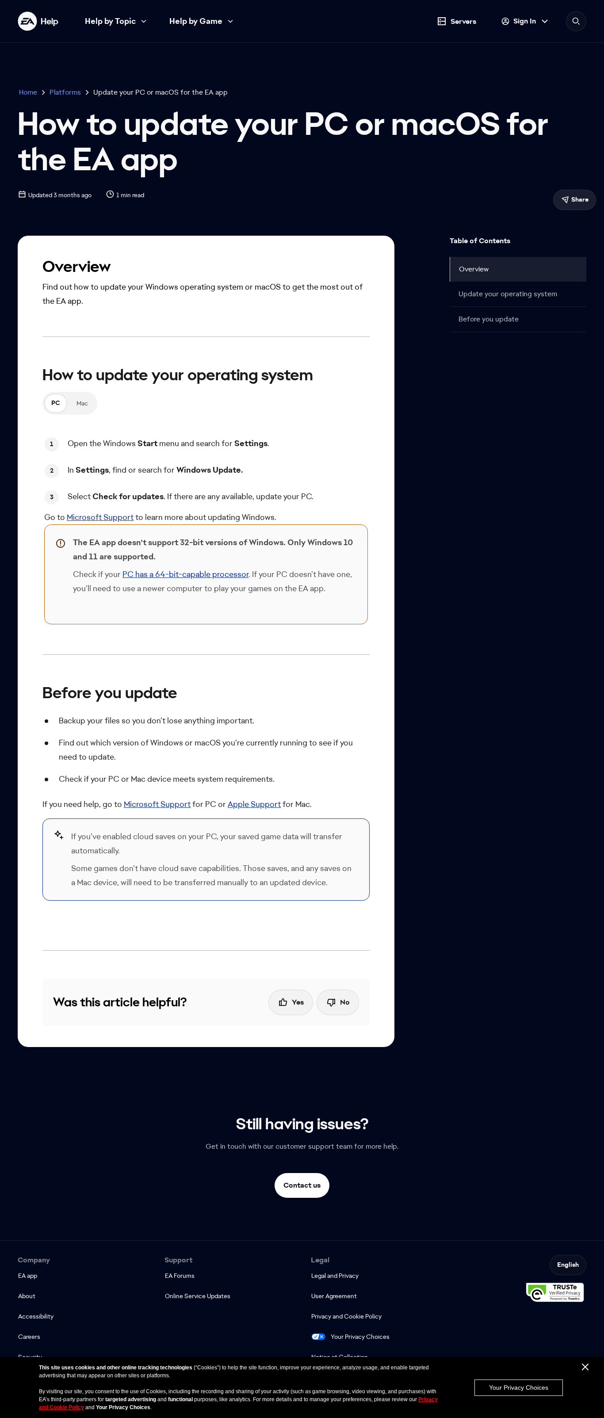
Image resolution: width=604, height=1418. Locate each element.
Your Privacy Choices (360, 1337)
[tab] (55, 403)
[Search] (576, 21)
